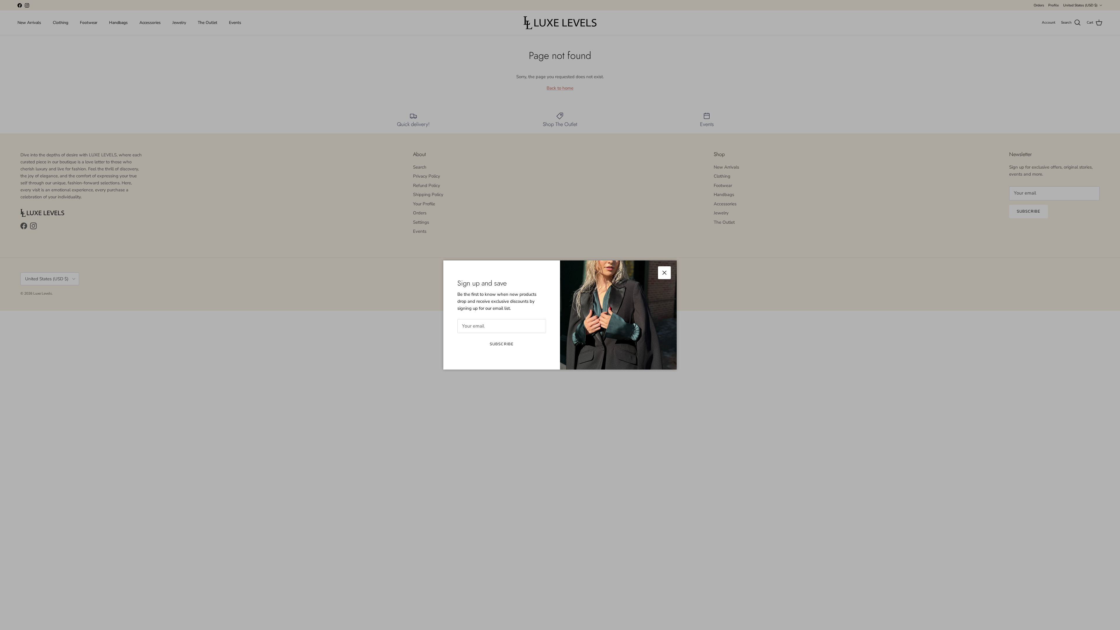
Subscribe (501, 344)
